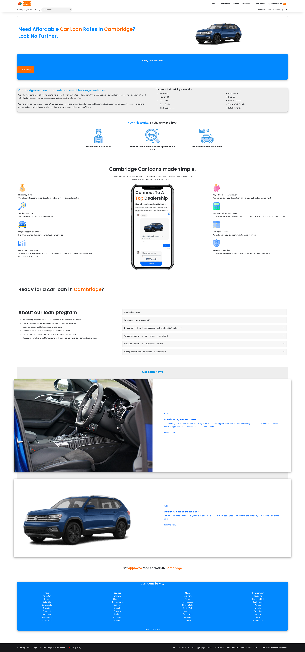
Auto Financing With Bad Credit (180, 419)
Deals (213, 4)
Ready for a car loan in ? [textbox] (61, 289)
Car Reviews (225, 4)
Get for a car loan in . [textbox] (153, 568)
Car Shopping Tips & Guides (202, 648)
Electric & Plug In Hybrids (235, 648)
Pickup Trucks (219, 648)
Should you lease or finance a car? (182, 511)
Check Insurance (264, 9)
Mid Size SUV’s (264, 648)
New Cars (246, 4)
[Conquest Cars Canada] (24, 3)
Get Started (25, 69)
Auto (166, 413)
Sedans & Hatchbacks (279, 648)
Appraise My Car (276, 4)
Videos (236, 4)
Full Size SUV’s (251, 648)
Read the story (170, 432)
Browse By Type (279, 9)
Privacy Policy (76, 648)
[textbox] (84, 32)
